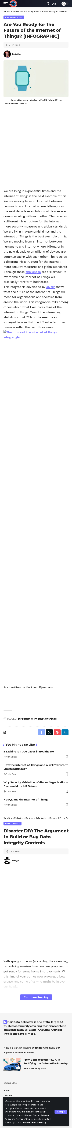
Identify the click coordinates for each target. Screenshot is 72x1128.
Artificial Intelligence (35, 1068)
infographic (25, 718)
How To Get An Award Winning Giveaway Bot (31, 1047)
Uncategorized (14, 17)
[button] (61, 1112)
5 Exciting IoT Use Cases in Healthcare (28, 751)
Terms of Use (23, 1119)
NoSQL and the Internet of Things (25, 799)
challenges (33, 272)
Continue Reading (36, 997)
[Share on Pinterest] (57, 732)
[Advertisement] (36, 147)
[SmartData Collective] (13, 3)
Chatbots (18, 1052)
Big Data (7, 1052)
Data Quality (12, 823)
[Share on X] (49, 732)
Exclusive (29, 1052)
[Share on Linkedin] (65, 732)
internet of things (45, 718)
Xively (50, 287)
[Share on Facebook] (41, 732)
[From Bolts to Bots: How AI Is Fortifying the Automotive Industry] (12, 1064)
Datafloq (16, 54)
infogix (15, 860)
